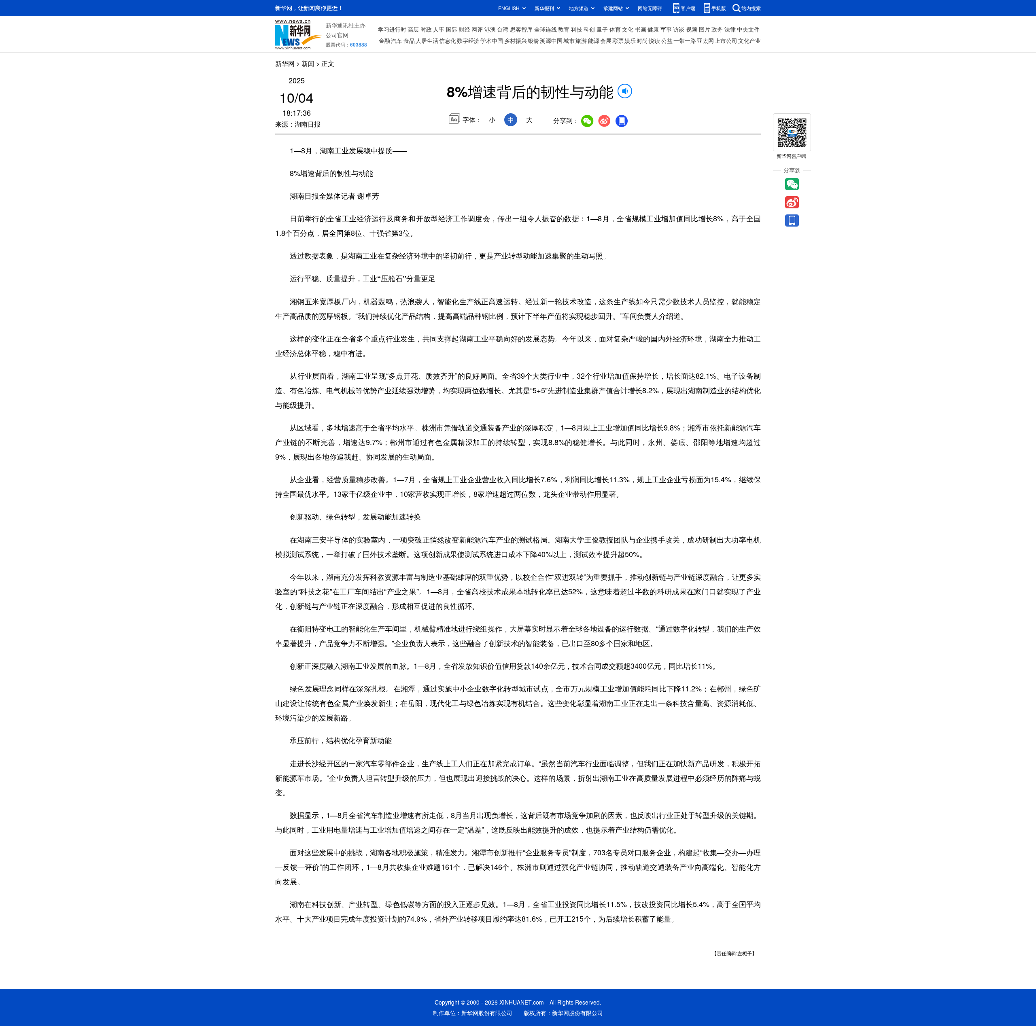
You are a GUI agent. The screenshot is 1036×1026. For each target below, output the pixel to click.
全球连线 (545, 29)
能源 (593, 40)
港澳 (490, 29)
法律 (730, 29)
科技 (576, 29)
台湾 (502, 29)
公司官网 (337, 35)
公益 (667, 40)
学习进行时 (392, 29)
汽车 (396, 40)
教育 (563, 29)
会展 (605, 40)
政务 (717, 29)
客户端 (688, 7)
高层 (413, 29)
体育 (615, 29)
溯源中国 (551, 40)
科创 (589, 29)
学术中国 (491, 40)
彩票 (618, 40)
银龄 (533, 40)
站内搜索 (751, 7)
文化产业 (749, 40)
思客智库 (521, 29)
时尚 (642, 40)
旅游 (581, 40)
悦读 (654, 40)
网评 (477, 29)
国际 (451, 29)
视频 (691, 29)
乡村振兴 (515, 40)
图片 (704, 29)
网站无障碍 (650, 7)
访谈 (678, 29)
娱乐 (630, 40)
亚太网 (705, 40)
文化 (627, 29)
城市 (569, 40)
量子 (602, 29)
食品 (409, 40)
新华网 (285, 63)
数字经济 (468, 40)
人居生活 (427, 40)
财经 (464, 29)
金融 (384, 40)
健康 (653, 29)
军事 (666, 29)
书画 (640, 29)
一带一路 (684, 40)
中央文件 (748, 29)
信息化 (447, 40)
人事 (438, 29)
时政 (426, 29)
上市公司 (726, 40)
